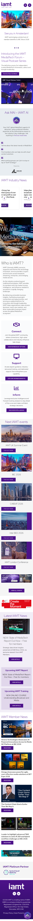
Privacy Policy (8, 916)
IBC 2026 (16, 477)
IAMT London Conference (16, 565)
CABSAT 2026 (16, 507)
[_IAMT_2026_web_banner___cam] (16, 854)
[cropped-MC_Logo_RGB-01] (11, 873)
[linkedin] (18, 897)
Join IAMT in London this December (16, 35)
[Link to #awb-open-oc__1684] (29, 5)
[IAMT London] (16, 578)
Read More (27, 208)
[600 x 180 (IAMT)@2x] (16, 603)
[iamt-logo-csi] (6, 3)
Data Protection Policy (22, 916)
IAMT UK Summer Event (16, 448)
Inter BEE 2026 (16, 536)
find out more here (20, 139)
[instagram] (14, 897)
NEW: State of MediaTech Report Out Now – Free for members (15, 644)
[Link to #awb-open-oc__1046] (25, 5)
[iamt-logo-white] (16, 888)
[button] (14, 51)
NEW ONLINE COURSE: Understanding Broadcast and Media (16, 701)
